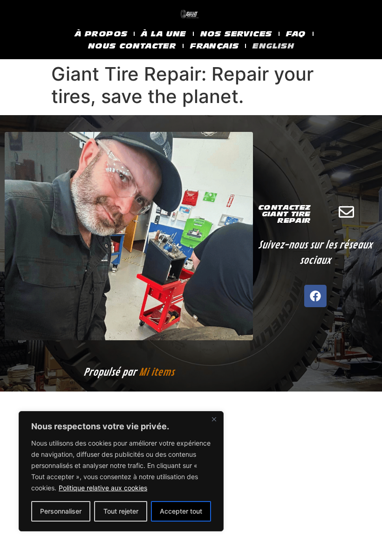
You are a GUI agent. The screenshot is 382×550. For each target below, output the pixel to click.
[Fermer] (213, 419)
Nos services (236, 33)
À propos (101, 33)
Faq (296, 33)
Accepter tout (181, 511)
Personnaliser (61, 511)
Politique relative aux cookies (103, 488)
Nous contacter (132, 45)
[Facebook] (315, 296)
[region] (121, 471)
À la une (163, 33)
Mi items (156, 372)
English (273, 45)
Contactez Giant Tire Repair (284, 214)
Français (214, 45)
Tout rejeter (120, 511)
